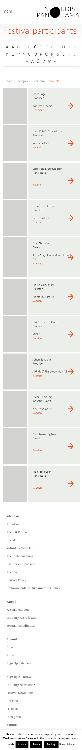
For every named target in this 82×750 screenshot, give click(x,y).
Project (11, 655)
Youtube (12, 724)
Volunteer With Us (20, 548)
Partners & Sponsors (21, 564)
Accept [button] (22, 744)
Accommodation (18, 609)
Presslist (13, 700)
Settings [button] (51, 744)
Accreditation (29, 617)
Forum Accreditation (21, 625)
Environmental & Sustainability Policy (33, 588)
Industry (13, 617)
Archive (12, 572)
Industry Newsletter (21, 684)
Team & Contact (17, 532)
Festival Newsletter (20, 692)
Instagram (14, 716)
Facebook (13, 708)
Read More (66, 744)
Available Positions (20, 556)
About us (13, 524)
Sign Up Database (19, 663)
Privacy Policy (16, 580)
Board (11, 540)
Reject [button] (36, 744)
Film (10, 647)
